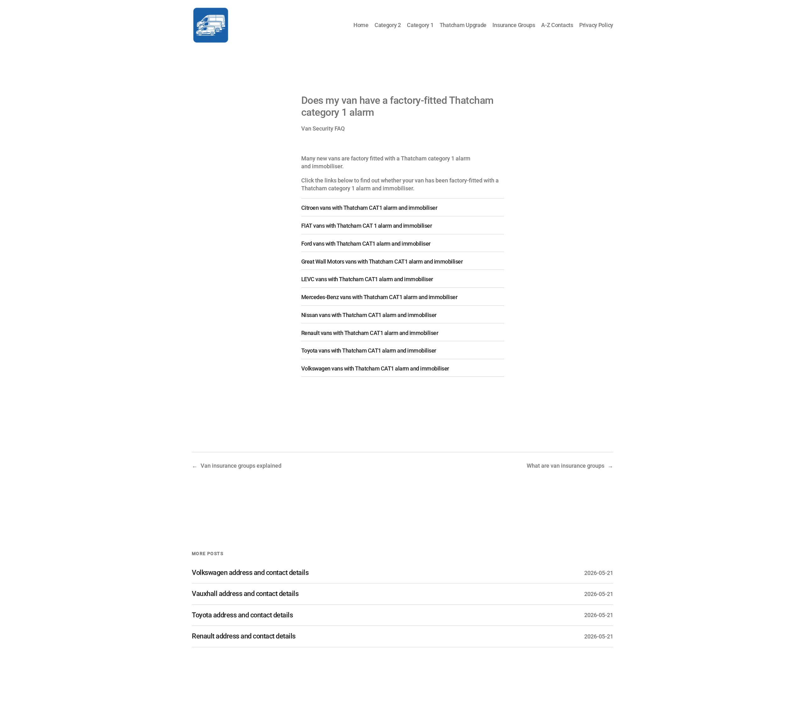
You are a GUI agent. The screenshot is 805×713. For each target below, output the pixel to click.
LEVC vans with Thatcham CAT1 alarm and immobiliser (367, 279)
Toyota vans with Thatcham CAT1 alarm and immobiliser (368, 350)
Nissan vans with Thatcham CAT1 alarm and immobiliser (368, 315)
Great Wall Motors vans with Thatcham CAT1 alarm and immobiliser (382, 261)
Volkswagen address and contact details (250, 573)
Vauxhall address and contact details (245, 594)
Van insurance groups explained (241, 465)
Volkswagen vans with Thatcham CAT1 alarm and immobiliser (375, 368)
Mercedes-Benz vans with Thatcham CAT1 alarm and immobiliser (379, 297)
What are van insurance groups (565, 465)
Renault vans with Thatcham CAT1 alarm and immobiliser (369, 333)
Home (361, 25)
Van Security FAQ (323, 128)
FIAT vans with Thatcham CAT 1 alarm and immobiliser (366, 225)
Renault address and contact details (244, 636)
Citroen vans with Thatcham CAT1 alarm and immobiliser (369, 207)
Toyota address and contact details (242, 615)
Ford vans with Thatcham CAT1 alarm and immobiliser (365, 243)
